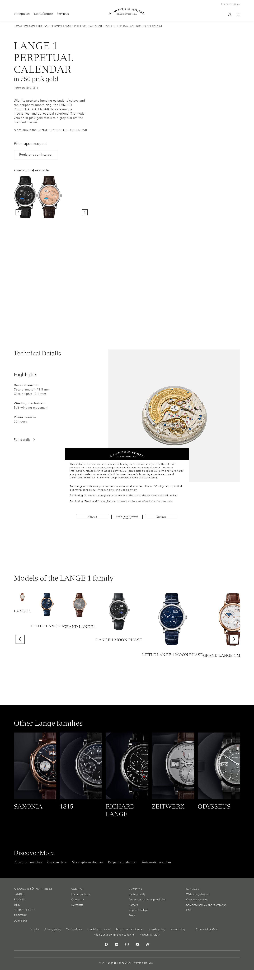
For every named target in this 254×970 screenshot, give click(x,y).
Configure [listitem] (161, 517)
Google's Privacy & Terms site (122, 470)
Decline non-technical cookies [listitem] (127, 517)
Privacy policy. (106, 489)
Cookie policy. (129, 489)
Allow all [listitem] (92, 517)
